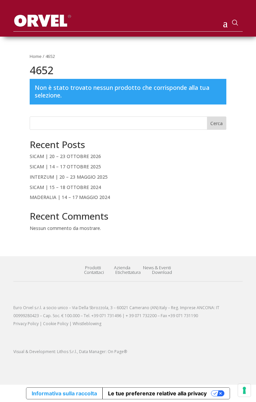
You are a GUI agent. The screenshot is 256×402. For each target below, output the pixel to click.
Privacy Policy (26, 323)
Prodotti (93, 267)
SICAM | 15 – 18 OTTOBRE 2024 (65, 187)
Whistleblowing (87, 323)
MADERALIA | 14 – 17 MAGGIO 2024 (70, 197)
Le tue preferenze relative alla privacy (157, 393)
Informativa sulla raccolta (64, 393)
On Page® (117, 351)
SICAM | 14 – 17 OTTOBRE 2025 (65, 166)
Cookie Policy (55, 323)
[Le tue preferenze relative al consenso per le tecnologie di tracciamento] (244, 390)
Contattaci (94, 272)
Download (162, 272)
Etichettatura (128, 272)
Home (36, 56)
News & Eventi (157, 267)
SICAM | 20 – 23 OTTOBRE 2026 (65, 156)
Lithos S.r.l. (67, 351)
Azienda (122, 267)
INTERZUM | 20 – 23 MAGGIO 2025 (69, 177)
